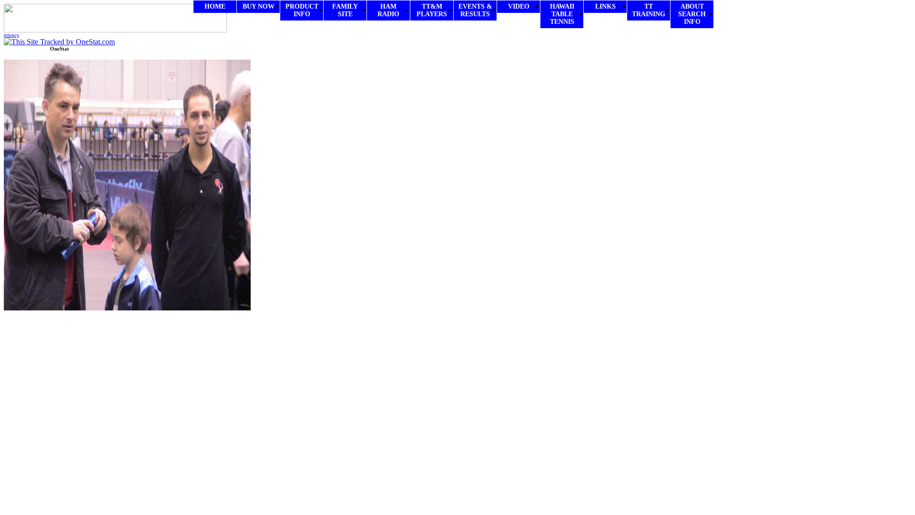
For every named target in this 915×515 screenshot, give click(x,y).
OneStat (59, 49)
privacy (11, 35)
